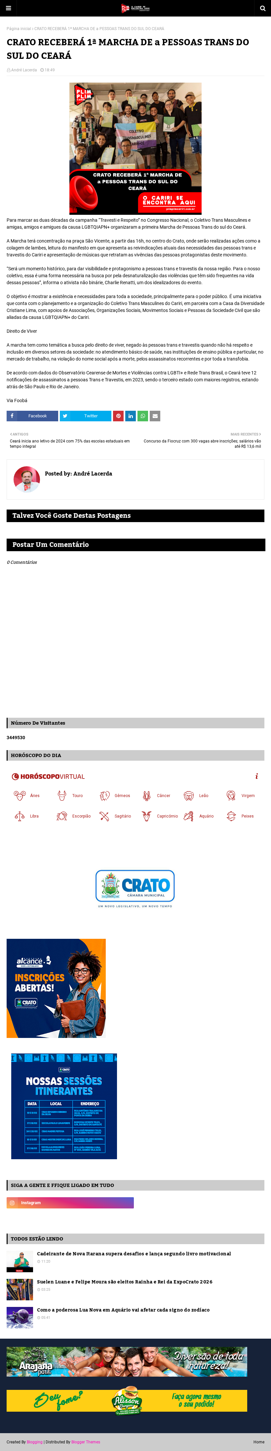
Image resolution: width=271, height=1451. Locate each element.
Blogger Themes (85, 1442)
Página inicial (19, 28)
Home (258, 1442)
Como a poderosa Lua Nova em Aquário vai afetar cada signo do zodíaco (123, 1310)
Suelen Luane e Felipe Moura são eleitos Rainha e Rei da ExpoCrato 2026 (125, 1282)
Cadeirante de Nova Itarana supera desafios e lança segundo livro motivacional (134, 1254)
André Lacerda (24, 70)
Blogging (35, 1442)
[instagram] (70, 1202)
